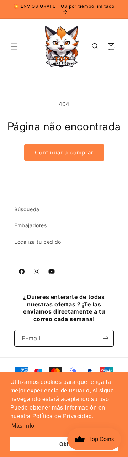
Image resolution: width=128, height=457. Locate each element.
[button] (14, 46)
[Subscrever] (105, 338)
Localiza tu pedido (37, 242)
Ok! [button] (64, 444)
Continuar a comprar (64, 152)
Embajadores (30, 225)
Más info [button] (22, 426)
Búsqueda (26, 209)
